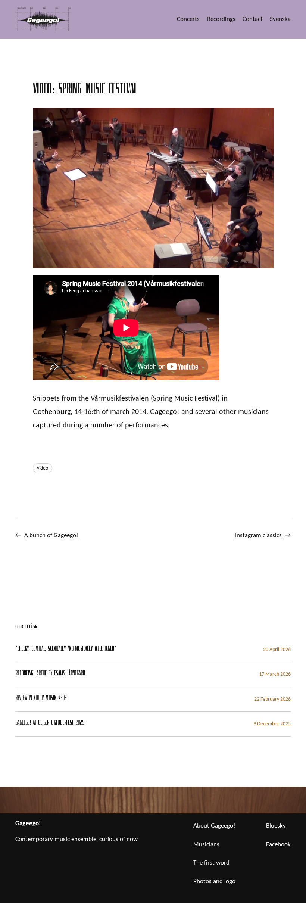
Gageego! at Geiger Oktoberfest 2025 (49, 723)
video (42, 468)
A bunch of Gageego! (51, 535)
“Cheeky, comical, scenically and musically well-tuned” (65, 649)
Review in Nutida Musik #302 (40, 699)
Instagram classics (258, 535)
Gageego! (28, 824)
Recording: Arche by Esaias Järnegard (50, 674)
